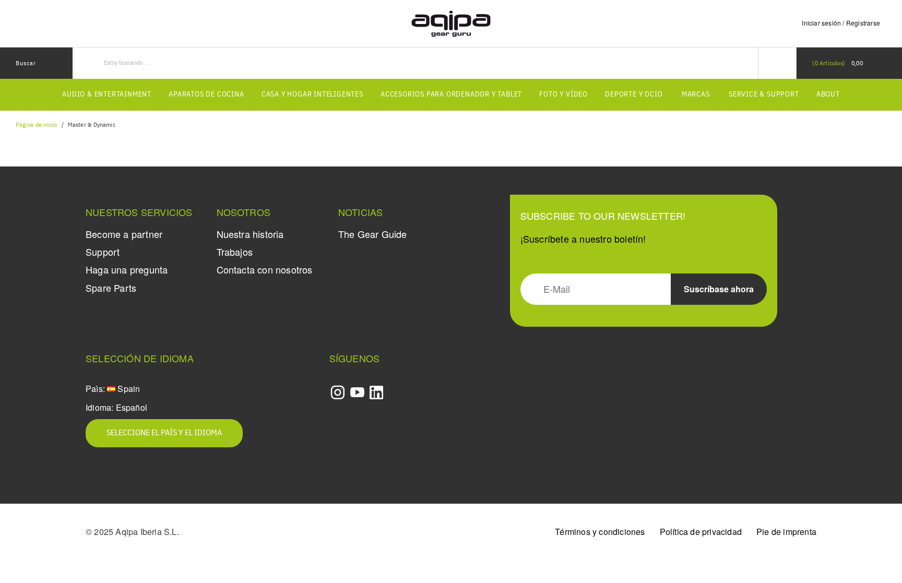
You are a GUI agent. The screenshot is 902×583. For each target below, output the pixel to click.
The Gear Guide (372, 234)
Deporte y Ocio (633, 94)
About (828, 94)
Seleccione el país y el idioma (164, 433)
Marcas (696, 94)
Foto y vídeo (563, 94)
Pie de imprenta (786, 532)
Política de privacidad (701, 532)
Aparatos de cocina (206, 94)
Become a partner (124, 234)
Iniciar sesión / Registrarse (841, 22)
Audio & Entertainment (106, 94)
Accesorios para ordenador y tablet (451, 94)
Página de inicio (36, 125)
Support (103, 251)
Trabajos (235, 251)
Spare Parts (111, 287)
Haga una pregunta (127, 269)
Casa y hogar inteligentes (312, 94)
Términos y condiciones (600, 532)
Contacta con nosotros (265, 269)
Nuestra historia (250, 234)
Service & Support (764, 94)
